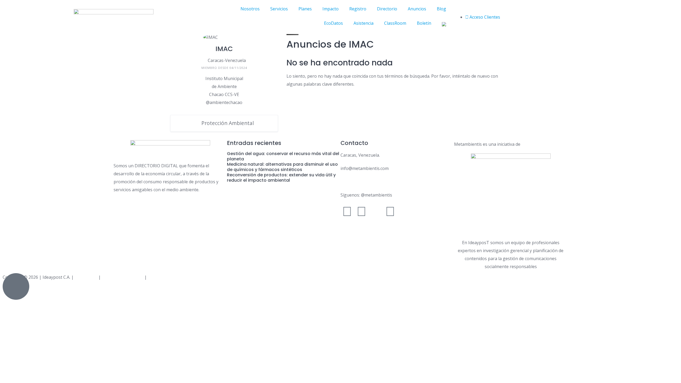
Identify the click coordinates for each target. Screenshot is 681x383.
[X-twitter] (376, 211)
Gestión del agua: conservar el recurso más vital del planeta (283, 156)
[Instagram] (361, 211)
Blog (441, 9)
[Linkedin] (390, 211)
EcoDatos (333, 23)
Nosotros (250, 9)
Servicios (279, 9)
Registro (357, 9)
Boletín (424, 23)
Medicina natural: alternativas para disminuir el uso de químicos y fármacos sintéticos (282, 167)
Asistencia (363, 23)
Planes (305, 9)
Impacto (330, 9)
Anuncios (417, 9)
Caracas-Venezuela (227, 60)
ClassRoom (395, 23)
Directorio (387, 9)
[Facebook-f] (347, 211)
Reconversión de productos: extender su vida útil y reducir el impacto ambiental (281, 177)
